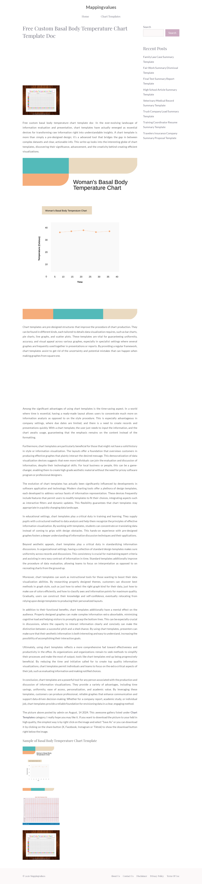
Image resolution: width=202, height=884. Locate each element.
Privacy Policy (157, 876)
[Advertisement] (80, 63)
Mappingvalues (101, 7)
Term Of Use (173, 876)
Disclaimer (141, 876)
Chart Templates (110, 16)
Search (147, 27)
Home (85, 16)
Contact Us (128, 876)
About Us (115, 876)
